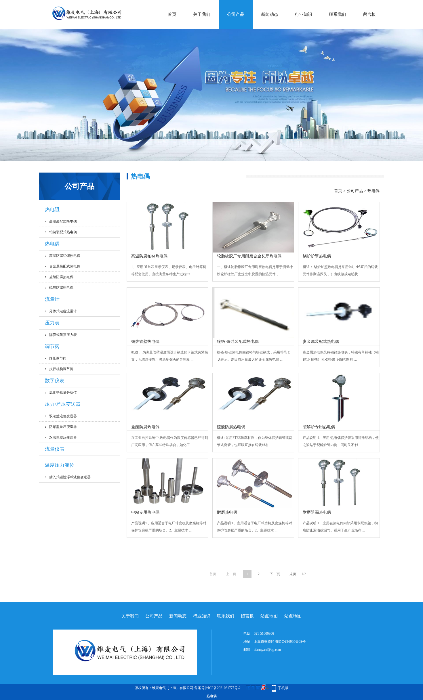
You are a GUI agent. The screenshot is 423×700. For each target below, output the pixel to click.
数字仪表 (54, 380)
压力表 (52, 323)
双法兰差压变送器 (63, 437)
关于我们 (201, 14)
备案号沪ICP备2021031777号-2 (217, 688)
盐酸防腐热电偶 (61, 277)
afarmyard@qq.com (267, 650)
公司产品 (235, 14)
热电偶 (52, 243)
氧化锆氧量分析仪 (63, 393)
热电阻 (52, 209)
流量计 (52, 299)
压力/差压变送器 (63, 404)
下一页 (275, 574)
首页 (172, 14)
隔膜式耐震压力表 (63, 335)
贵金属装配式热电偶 (64, 266)
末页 (292, 574)
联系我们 (337, 14)
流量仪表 (54, 449)
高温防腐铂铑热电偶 (64, 256)
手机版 (283, 688)
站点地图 (269, 616)
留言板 (369, 14)
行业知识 (303, 14)
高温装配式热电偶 (63, 221)
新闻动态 (269, 14)
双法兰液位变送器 (63, 416)
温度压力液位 (59, 465)
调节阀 (52, 346)
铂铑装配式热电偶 (63, 232)
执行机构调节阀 (61, 369)
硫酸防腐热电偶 (61, 288)
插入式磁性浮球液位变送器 (70, 477)
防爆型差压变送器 (63, 427)
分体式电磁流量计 (63, 311)
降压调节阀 (57, 358)
